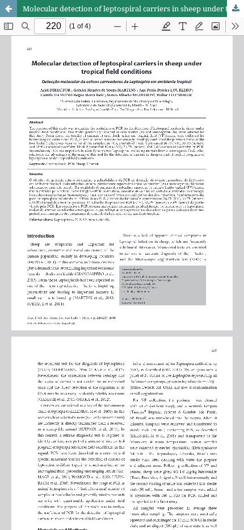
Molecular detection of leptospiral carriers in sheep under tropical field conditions (133, 8)
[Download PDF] (235, 8)
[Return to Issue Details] (8, 8)
